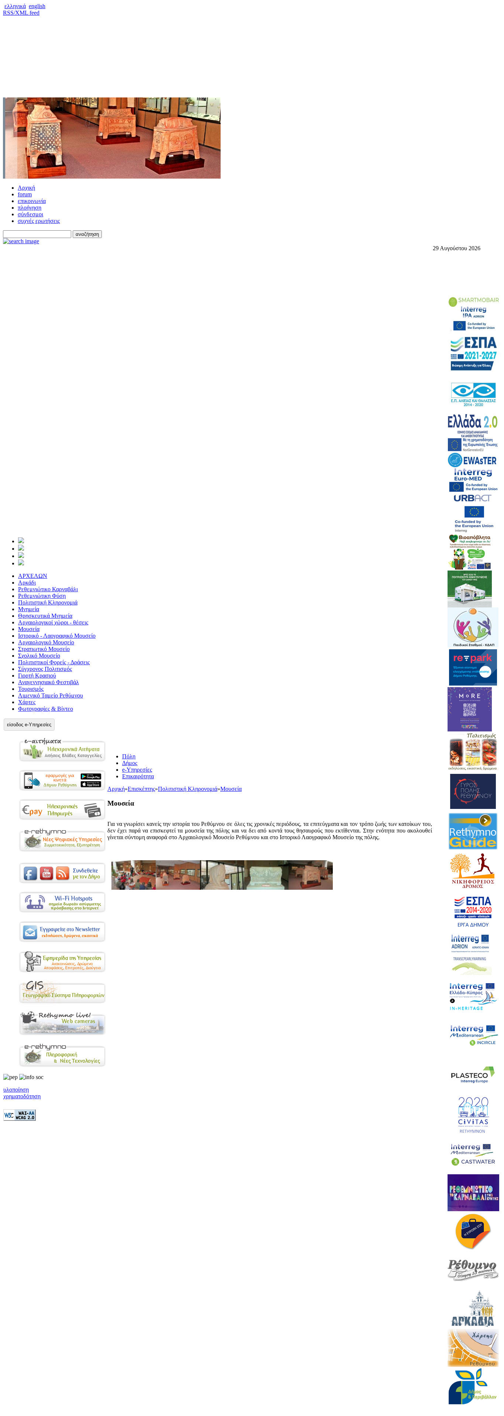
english (37, 6)
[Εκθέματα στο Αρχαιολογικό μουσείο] (222, 888)
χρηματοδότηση (22, 1096)
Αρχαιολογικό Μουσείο (46, 642)
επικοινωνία (32, 201)
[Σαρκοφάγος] (311, 888)
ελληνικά (15, 6)
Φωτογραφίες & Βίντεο (45, 709)
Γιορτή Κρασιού (37, 675)
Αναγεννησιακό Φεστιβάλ (48, 682)
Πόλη (128, 756)
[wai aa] (19, 1119)
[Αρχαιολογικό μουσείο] (178, 888)
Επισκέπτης (141, 789)
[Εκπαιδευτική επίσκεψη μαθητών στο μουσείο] (133, 888)
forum (25, 194)
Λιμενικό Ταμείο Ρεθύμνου (50, 695)
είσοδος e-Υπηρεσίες (29, 724)
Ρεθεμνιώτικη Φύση (42, 596)
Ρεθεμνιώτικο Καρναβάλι (48, 589)
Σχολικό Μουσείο (39, 655)
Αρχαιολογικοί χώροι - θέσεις (53, 622)
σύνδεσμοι (30, 214)
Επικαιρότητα (138, 776)
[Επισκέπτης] (21, 548)
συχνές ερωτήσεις (39, 221)
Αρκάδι (27, 582)
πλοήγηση (29, 207)
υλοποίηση (16, 1089)
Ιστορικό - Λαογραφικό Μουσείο (57, 636)
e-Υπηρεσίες (137, 769)
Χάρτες (26, 702)
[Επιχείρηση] (21, 556)
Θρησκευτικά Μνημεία (45, 616)
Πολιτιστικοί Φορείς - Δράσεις (54, 662)
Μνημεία (28, 609)
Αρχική (26, 188)
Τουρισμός (31, 689)
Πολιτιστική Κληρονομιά (47, 602)
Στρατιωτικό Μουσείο (44, 649)
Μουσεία (28, 629)
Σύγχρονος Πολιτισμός (45, 669)
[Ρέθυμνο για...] (21, 563)
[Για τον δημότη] (21, 541)
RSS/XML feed (21, 13)
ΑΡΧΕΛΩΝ (32, 576)
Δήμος (129, 763)
